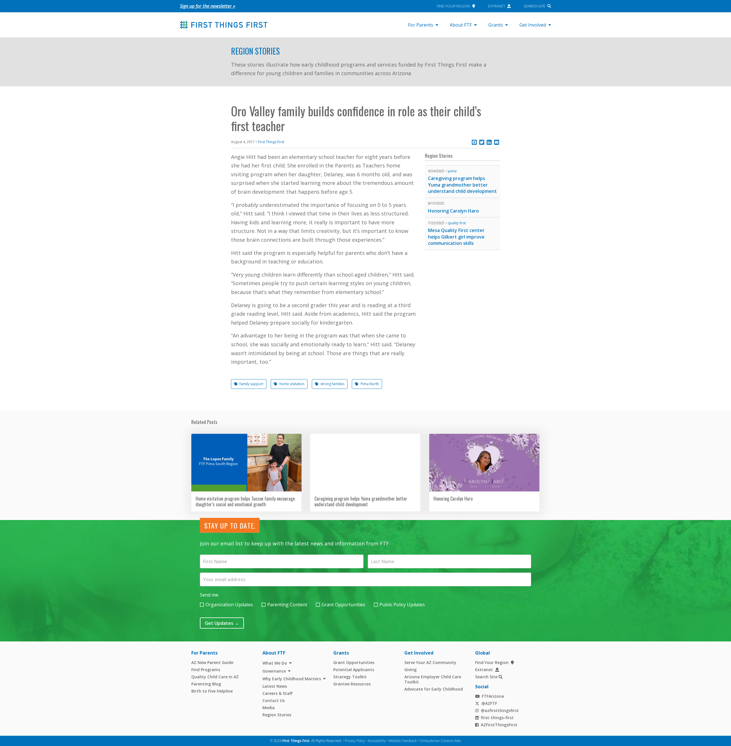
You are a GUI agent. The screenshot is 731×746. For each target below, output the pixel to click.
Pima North (370, 383)
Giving (410, 669)
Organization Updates (229, 604)
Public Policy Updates (402, 604)
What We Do (274, 663)
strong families (332, 383)
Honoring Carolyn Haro (453, 211)
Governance (274, 671)
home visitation (292, 383)
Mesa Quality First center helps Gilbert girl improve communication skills (456, 236)
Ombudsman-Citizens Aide (440, 740)
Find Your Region (453, 6)
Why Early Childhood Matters (291, 678)
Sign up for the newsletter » (207, 6)
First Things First (271, 141)
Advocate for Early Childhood (433, 689)
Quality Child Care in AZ (215, 676)
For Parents (420, 25)
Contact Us (273, 700)
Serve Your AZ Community (430, 662)
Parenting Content (287, 604)
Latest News (274, 686)
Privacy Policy (355, 740)
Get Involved (532, 25)
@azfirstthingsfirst (500, 710)
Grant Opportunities (343, 604)
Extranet (496, 6)
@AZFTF (489, 703)
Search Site (534, 6)
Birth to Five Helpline (212, 691)
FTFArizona (493, 696)
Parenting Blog (206, 684)
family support (251, 383)
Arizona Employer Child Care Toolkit (432, 679)
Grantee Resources (352, 684)
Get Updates (222, 623)
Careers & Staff (277, 693)
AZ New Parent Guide (212, 662)
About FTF (461, 25)
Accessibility (377, 740)
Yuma (452, 171)
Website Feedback (403, 740)
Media (268, 707)
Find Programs (205, 669)
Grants (495, 25)
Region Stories (255, 51)
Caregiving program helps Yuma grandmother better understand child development (462, 184)
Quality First (457, 223)
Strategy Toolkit (350, 676)
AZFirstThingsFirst (499, 724)
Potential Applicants (353, 669)
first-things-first (497, 717)
